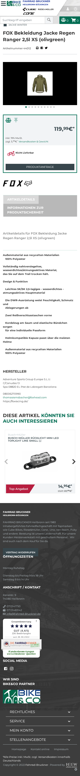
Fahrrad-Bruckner (37, 764)
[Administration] (76, 769)
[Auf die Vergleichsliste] (8, 121)
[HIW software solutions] (71, 764)
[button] (26, 107)
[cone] (29, 12)
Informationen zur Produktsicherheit (25, 210)
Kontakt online (40, 749)
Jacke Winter (17, 24)
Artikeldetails (21, 199)
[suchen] (49, 20)
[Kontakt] (75, 9)
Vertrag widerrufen (20, 552)
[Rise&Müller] (46, 8)
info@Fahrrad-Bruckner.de (23, 613)
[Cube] (30, 8)
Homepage (19, 749)
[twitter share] (46, 48)
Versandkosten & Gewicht (33, 141)
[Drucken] (37, 48)
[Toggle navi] (3, 3)
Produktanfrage (40, 167)
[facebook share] (42, 48)
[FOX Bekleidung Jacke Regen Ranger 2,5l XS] (40, 83)
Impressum (61, 749)
